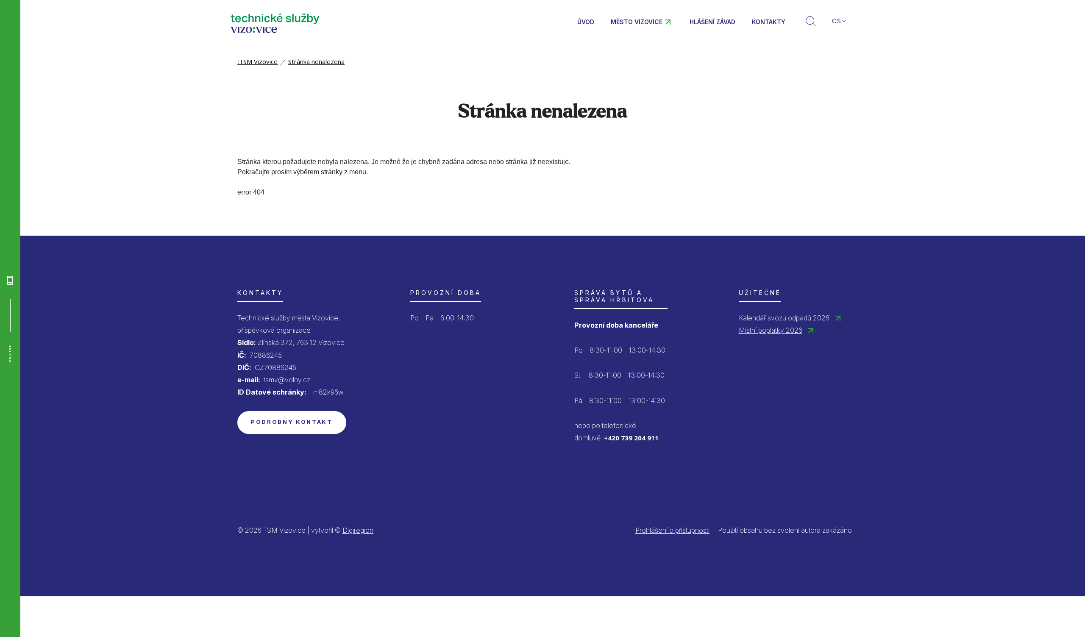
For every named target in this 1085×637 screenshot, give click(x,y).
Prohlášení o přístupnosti (672, 530)
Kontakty (768, 21)
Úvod (585, 21)
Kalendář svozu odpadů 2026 (784, 318)
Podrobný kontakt (292, 421)
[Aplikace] (10, 280)
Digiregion (357, 530)
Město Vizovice (636, 21)
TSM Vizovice (257, 61)
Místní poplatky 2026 (770, 330)
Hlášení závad (712, 21)
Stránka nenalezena (316, 61)
